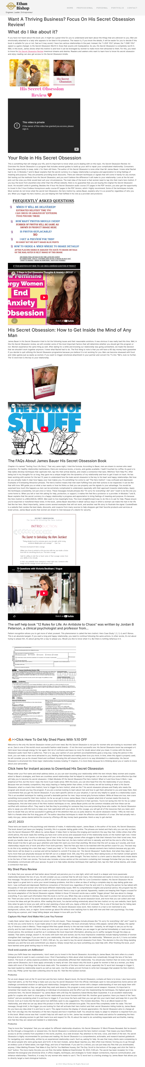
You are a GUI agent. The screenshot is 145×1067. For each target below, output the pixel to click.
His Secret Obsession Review (30, 51)
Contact (132, 8)
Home (70, 8)
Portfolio (117, 8)
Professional (85, 8)
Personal (102, 8)
